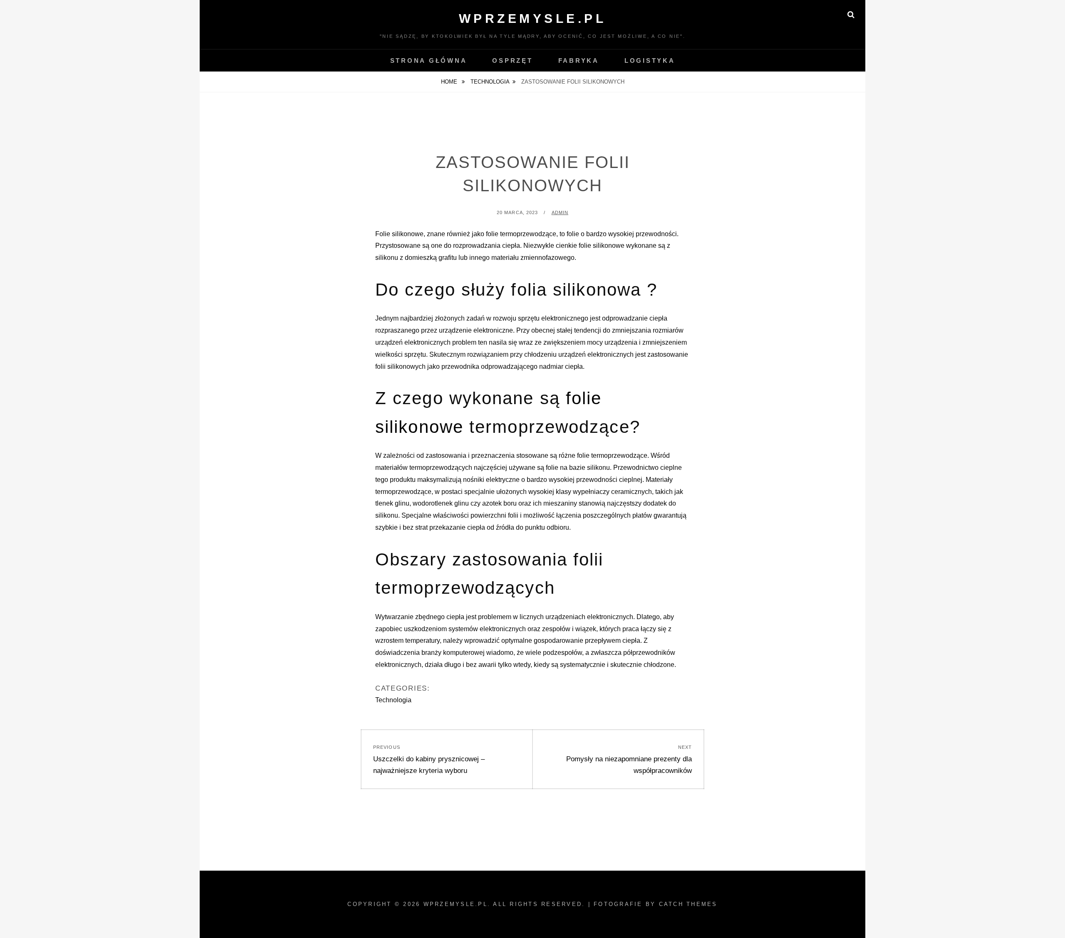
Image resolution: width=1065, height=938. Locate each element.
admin (560, 212)
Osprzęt (512, 60)
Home (450, 82)
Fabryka (578, 60)
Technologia (490, 82)
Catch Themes (688, 904)
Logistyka (649, 60)
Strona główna (428, 60)
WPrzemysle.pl (533, 18)
